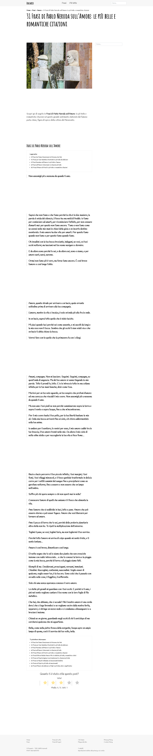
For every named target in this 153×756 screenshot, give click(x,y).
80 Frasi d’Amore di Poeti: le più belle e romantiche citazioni (49, 168)
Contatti (80, 749)
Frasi (64, 3)
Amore (39, 10)
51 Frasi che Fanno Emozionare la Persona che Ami (46, 157)
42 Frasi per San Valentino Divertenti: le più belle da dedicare (49, 160)
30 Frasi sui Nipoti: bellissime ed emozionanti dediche (47, 661)
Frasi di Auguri (56, 742)
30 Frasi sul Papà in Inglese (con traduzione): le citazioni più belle (50, 658)
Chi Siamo (81, 740)
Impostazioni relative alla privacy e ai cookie (91, 751)
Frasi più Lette (56, 740)
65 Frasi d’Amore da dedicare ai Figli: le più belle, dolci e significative (51, 666)
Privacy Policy (108, 740)
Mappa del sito (82, 742)
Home (28, 10)
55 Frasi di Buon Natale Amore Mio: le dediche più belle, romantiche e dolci (53, 656)
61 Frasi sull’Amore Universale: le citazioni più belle (46, 165)
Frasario (30, 3)
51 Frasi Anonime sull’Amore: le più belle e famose (46, 162)
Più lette (73, 3)
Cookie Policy (108, 742)
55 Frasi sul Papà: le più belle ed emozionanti (44, 663)
